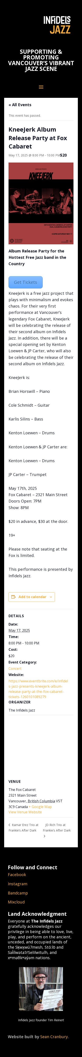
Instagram (17, 883)
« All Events (20, 104)
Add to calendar (32, 596)
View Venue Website (25, 812)
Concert (15, 668)
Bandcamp (18, 893)
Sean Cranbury (54, 1036)
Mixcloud (16, 902)
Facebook (17, 874)
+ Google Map (40, 806)
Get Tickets (25, 282)
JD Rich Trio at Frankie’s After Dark (57, 827)
